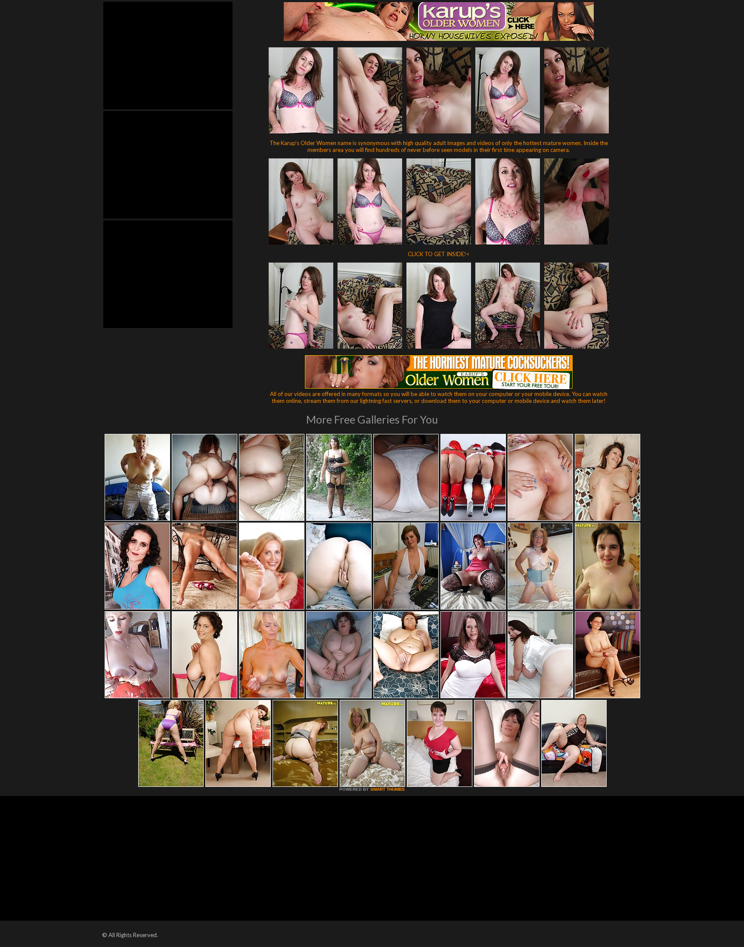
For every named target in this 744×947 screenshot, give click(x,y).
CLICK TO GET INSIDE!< (439, 254)
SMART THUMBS (387, 789)
